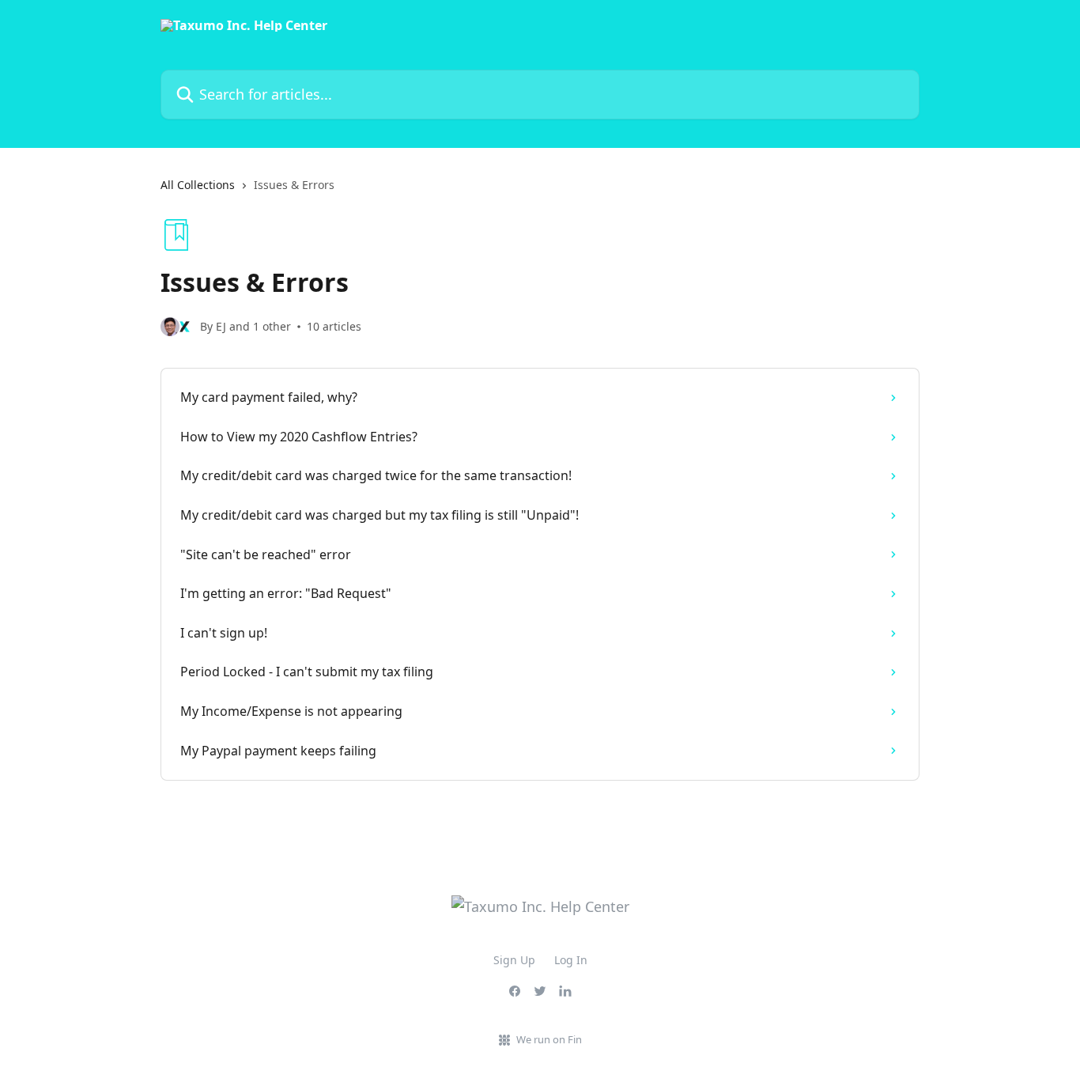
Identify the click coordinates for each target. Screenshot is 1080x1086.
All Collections (197, 184)
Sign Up (514, 959)
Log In (570, 959)
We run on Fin (549, 1039)
